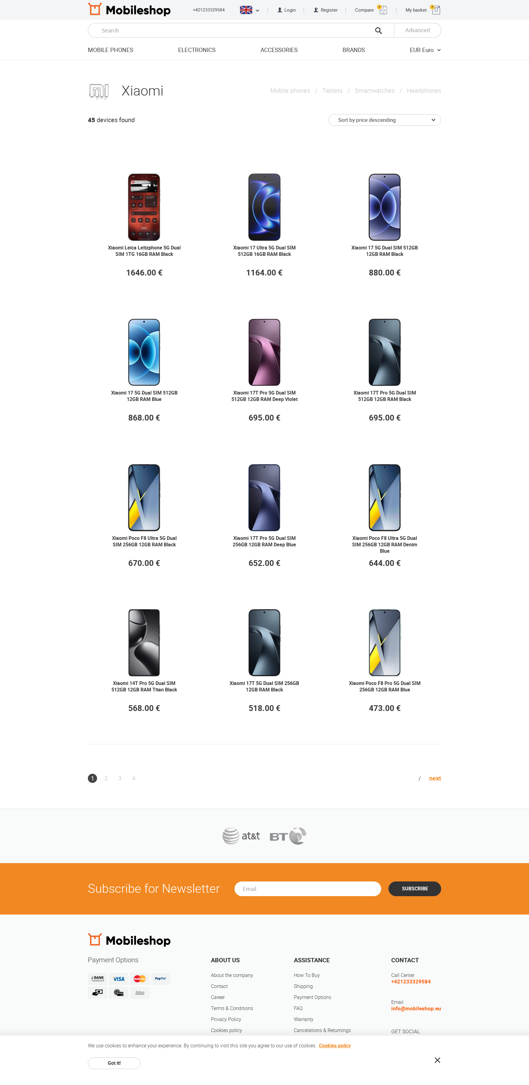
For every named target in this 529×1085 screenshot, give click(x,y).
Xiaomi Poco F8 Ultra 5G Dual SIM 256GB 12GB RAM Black (144, 541)
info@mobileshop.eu (416, 1008)
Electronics (197, 50)
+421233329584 (209, 9)
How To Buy (307, 975)
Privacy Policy (226, 1019)
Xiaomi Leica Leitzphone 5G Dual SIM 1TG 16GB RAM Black (144, 251)
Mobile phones (290, 90)
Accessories (279, 50)
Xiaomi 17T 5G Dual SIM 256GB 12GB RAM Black (264, 686)
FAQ (298, 1008)
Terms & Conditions (232, 1008)
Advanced (417, 30)
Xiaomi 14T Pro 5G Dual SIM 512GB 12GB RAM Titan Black (144, 686)
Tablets (332, 90)
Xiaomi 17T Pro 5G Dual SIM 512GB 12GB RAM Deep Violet (264, 396)
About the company (232, 975)
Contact (219, 986)
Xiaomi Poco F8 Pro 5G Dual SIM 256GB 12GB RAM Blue (385, 686)
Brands (354, 50)
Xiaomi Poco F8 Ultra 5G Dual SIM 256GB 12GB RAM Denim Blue (384, 544)
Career (218, 997)
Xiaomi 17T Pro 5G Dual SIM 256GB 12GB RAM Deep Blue (264, 541)
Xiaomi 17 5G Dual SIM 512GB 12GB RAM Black (384, 251)
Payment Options (312, 997)
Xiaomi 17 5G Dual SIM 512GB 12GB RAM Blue (144, 396)
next (435, 778)
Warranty (303, 1019)
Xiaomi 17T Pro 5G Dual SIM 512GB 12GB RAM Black (385, 396)
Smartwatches (375, 90)
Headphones (424, 90)
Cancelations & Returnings (322, 1030)
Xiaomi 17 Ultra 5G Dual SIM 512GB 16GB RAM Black (264, 251)
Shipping (303, 986)
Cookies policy (226, 1030)
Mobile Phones (110, 50)
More (139, 992)
